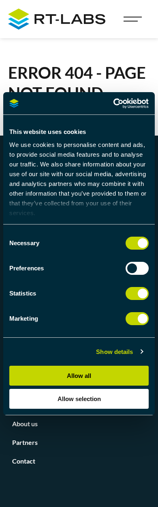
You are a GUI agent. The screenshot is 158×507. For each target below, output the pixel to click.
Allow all (79, 375)
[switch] (137, 268)
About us (25, 423)
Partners (25, 442)
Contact (23, 461)
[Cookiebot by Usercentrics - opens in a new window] (114, 103)
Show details (114, 351)
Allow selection (79, 398)
